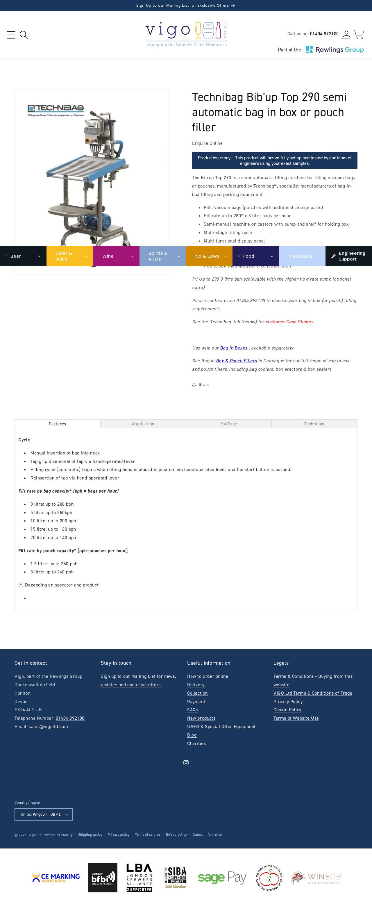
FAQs (192, 710)
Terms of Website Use (296, 718)
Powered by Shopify (58, 835)
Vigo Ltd (35, 835)
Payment (196, 701)
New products (201, 718)
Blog (191, 735)
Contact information (207, 834)
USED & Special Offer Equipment (221, 726)
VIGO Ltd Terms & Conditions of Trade (313, 693)
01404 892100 (324, 34)
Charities (196, 743)
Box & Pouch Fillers (236, 361)
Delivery (196, 685)
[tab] (58, 423)
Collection (197, 693)
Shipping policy (90, 834)
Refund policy (176, 834)
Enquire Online (207, 143)
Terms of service (147, 834)
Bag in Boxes (233, 348)
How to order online (207, 676)
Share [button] (204, 384)
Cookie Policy (287, 710)
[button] (11, 35)
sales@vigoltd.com (48, 726)
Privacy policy (118, 834)
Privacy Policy (288, 701)
